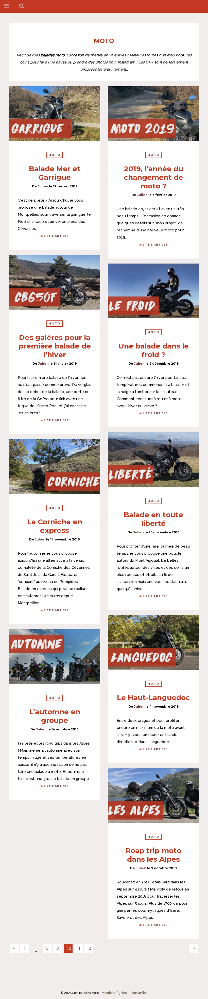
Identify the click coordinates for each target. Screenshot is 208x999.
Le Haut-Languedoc (153, 697)
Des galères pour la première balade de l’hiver (55, 346)
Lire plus (54, 113)
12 (89, 948)
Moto (54, 155)
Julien (43, 186)
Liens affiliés (138, 993)
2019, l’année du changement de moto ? (153, 177)
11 (78, 948)
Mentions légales (114, 993)
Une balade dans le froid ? (153, 350)
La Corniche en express (54, 526)
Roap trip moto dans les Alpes (153, 854)
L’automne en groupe (54, 716)
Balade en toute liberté (153, 519)
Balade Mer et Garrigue (54, 173)
